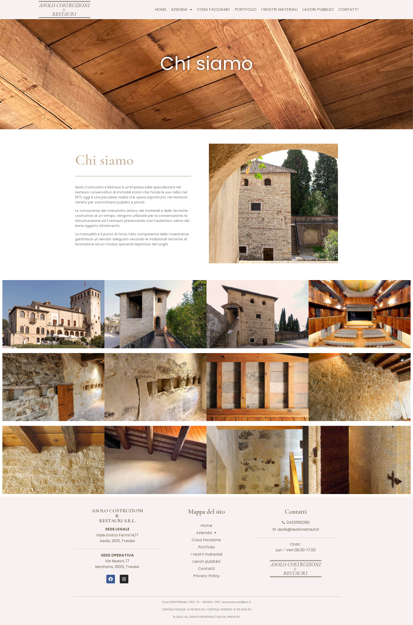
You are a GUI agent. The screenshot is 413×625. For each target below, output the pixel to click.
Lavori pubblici (318, 9)
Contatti (348, 9)
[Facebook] (110, 579)
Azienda (179, 9)
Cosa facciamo (213, 9)
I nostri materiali (279, 9)
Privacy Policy (206, 575)
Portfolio (245, 9)
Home (160, 9)
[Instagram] (124, 579)
